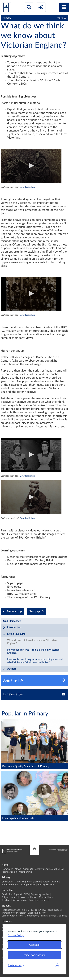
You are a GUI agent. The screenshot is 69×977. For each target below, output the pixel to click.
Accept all (34, 944)
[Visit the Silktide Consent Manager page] (57, 965)
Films (44, 916)
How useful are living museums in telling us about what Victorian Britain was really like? (35, 661)
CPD (17, 882)
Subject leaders (50, 882)
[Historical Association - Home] (12, 852)
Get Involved (41, 869)
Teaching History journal (14, 900)
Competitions (28, 884)
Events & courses (58, 916)
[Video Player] (31, 166)
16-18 (34, 910)
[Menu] (64, 7)
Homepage (7, 869)
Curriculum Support (12, 894)
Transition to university (14, 913)
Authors (11, 668)
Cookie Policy (16, 935)
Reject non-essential (34, 955)
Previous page (14, 611)
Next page (35, 611)
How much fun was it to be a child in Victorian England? (33, 651)
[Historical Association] (6, 8)
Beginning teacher (31, 882)
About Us (28, 869)
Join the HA (56, 869)
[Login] (41, 7)
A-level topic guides (50, 910)
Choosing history (37, 913)
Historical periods (11, 910)
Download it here (27, 187)
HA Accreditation (10, 884)
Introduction (14, 627)
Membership (25, 872)
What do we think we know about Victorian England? (32, 642)
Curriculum (7, 882)
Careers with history (12, 916)
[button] (31, 165)
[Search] (29, 7)
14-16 (25, 910)
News (18, 869)
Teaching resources (39, 900)
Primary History (45, 884)
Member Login (9, 872)
